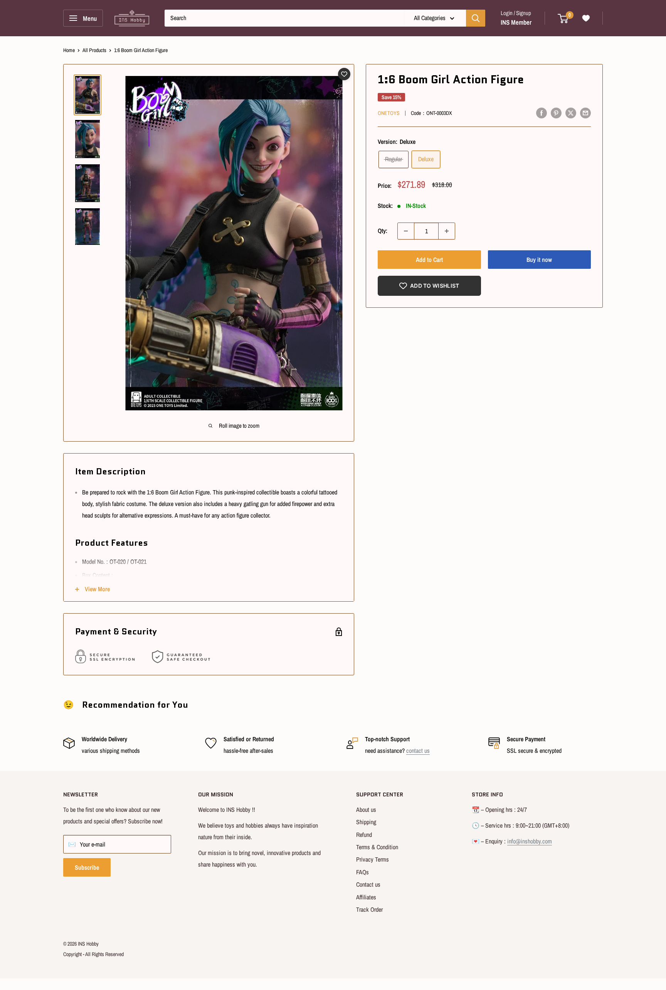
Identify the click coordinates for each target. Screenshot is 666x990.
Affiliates (366, 897)
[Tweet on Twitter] (570, 112)
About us (366, 809)
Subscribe (87, 867)
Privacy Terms (372, 859)
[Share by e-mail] (585, 112)
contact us (418, 750)
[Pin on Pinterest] (556, 112)
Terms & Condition (377, 847)
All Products (94, 50)
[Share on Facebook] (541, 112)
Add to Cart (429, 259)
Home (69, 50)
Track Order (369, 909)
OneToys (389, 113)
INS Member (516, 22)
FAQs (362, 872)
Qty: (382, 230)
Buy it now (539, 259)
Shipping (366, 822)
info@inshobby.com (529, 841)
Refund (364, 834)
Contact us (368, 884)
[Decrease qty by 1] (406, 231)
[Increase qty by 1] (447, 231)
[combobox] (284, 18)
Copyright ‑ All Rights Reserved (93, 954)
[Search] (475, 18)
